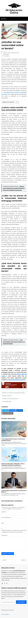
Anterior (4, 560)
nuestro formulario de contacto (17, 380)
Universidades (6, 54)
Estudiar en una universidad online (10, 398)
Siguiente (23, 560)
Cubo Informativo (5, 614)
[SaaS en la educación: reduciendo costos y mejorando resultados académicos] (14, 454)
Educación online (6, 52)
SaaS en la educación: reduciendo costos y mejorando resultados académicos (13, 464)
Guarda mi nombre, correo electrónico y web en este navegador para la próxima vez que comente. (14, 531)
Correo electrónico (6, 517)
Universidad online (15, 52)
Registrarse (21, 602)
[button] (3, 19)
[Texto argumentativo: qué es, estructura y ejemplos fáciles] (14, 429)
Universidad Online (6, 401)
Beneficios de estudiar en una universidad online (13, 392)
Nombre (3, 511)
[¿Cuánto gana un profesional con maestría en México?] (14, 480)
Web (2, 523)
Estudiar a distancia (6, 395)
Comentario (4, 535)
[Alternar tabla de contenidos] (16, 102)
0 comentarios (6, 56)
